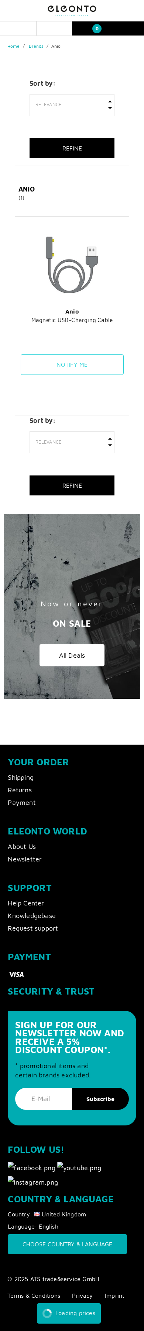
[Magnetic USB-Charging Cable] (72, 264)
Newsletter (25, 859)
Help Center (26, 903)
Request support (33, 928)
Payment (21, 802)
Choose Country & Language (67, 1244)
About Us (22, 846)
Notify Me (72, 364)
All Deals (72, 656)
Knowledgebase (32, 915)
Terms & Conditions (33, 1295)
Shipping (21, 777)
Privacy (82, 1295)
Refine (72, 148)
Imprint (114, 1295)
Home (13, 46)
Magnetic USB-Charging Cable (72, 319)
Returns (19, 790)
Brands (36, 46)
